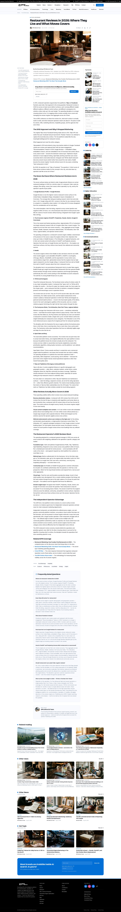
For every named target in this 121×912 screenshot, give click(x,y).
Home (18, 12)
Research (65, 5)
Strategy (61, 566)
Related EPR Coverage (23, 87)
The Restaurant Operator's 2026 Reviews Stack (23, 82)
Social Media (67, 9)
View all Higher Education (89, 233)
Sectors (49, 5)
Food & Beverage (25, 12)
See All (100, 758)
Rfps (41, 897)
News (44, 5)
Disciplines (57, 5)
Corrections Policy (88, 898)
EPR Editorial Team (21, 820)
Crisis (52, 9)
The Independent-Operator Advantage (22, 85)
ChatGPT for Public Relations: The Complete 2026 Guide (83, 1)
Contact (83, 5)
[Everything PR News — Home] (23, 5)
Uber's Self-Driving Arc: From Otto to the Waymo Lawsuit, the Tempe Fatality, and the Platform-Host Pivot (38, 1)
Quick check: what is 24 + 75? (68, 866)
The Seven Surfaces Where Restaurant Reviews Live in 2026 (23, 74)
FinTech (74, 9)
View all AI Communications (89, 277)
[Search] (94, 5)
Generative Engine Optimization (47, 893)
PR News (25, 9)
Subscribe (74, 91)
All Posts (41, 903)
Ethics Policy (87, 896)
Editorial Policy (87, 894)
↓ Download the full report (93, 132)
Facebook (39, 566)
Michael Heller (79, 820)
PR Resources (47, 566)
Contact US (100, 5)
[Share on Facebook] (87, 28)
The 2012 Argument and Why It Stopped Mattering (23, 71)
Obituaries (42, 899)
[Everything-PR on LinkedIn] (86, 145)
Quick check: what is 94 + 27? (41, 94)
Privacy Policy (93, 910)
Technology (45, 9)
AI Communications (34, 9)
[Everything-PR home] (27, 884)
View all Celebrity (87, 187)
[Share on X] (82, 28)
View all (100, 794)
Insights (66, 566)
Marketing (58, 9)
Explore (39, 5)
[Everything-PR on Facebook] (93, 145)
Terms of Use (86, 910)
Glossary (42, 901)
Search (41, 887)
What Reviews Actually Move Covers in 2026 (23, 78)
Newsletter (64, 891)
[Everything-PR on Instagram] (90, 145)
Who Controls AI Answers (45, 891)
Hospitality (50, 563)
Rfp (72, 5)
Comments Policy (88, 900)
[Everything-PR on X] (97, 145)
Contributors (65, 887)
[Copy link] (90, 28)
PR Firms (77, 5)
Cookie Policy (101, 910)
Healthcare (93, 9)
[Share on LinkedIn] (85, 28)
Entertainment (102, 9)
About (63, 885)
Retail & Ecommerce (84, 9)
